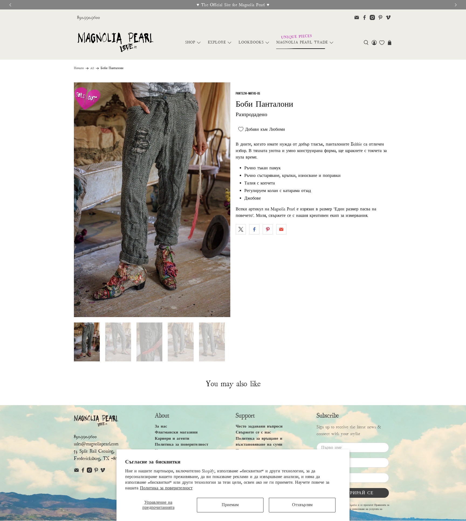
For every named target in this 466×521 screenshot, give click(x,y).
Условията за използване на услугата (357, 509)
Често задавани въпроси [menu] (259, 426)
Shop (190, 42)
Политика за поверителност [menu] (181, 444)
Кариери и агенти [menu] (172, 438)
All (92, 68)
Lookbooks (251, 42)
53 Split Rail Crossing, (94, 451)
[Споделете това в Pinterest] (268, 229)
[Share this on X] (241, 229)
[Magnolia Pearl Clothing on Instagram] (372, 17)
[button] (366, 42)
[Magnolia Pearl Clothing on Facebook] (364, 17)
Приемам (230, 504)
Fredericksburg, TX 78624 (98, 458)
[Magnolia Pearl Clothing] (115, 42)
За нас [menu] (161, 426)
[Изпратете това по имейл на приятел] (281, 229)
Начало (79, 68)
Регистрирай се (353, 493)
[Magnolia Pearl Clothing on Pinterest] (380, 17)
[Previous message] (10, 5)
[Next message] (456, 5)
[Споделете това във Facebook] (254, 229)
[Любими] (382, 42)
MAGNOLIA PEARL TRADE (302, 42)
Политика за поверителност (166, 488)
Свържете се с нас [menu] (253, 432)
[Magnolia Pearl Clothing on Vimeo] (388, 17)
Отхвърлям (302, 504)
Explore (217, 42)
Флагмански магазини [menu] (176, 432)
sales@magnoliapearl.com (96, 444)
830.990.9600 (88, 17)
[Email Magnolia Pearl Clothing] (356, 17)
